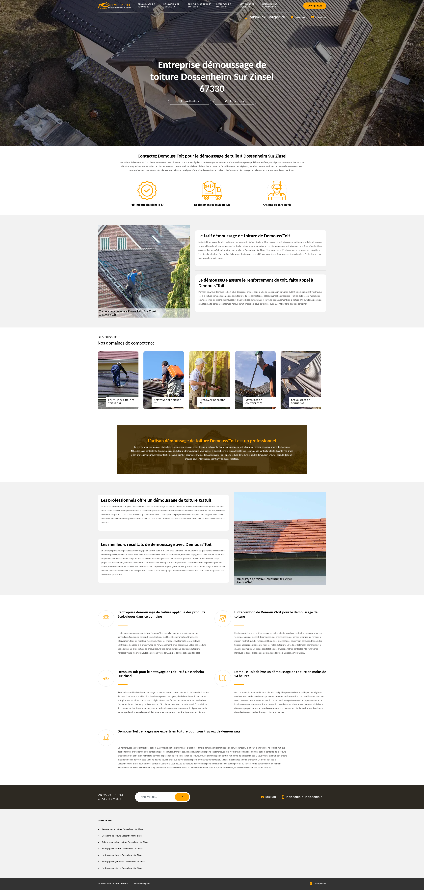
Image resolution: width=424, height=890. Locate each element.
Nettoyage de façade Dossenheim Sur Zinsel (122, 855)
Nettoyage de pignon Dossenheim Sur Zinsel (122, 868)
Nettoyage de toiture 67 (223, 5)
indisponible (257, 17)
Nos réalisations (189, 101)
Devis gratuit (315, 5)
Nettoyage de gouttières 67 (270, 5)
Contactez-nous (234, 101)
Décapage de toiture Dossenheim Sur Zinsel (122, 836)
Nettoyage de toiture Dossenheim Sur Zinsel (122, 849)
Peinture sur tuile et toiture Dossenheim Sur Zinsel (125, 842)
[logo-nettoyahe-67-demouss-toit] (115, 5)
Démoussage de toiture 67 (146, 5)
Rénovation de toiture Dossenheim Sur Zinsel (122, 829)
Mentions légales (142, 884)
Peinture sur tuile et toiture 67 (200, 5)
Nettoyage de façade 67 (247, 5)
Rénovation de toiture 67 (171, 5)
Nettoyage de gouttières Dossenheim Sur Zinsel (123, 862)
